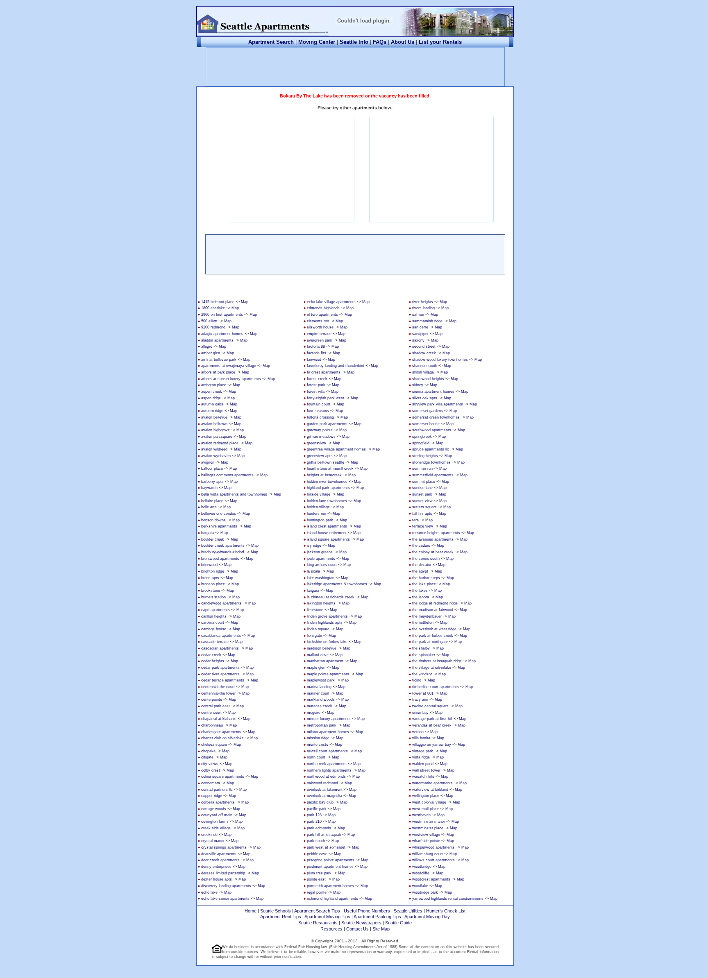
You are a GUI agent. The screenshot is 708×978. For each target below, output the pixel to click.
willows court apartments (433, 860)
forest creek (317, 379)
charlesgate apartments (221, 732)
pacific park (317, 809)
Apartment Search (271, 42)
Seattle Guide (398, 922)
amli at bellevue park (218, 360)
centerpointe (211, 699)
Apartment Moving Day (427, 916)
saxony (418, 340)
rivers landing (423, 308)
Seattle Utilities (408, 910)
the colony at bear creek (433, 552)
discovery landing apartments (226, 886)
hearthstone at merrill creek (330, 468)
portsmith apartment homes (330, 886)
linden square (318, 629)
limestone (315, 610)
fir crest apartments (323, 372)
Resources (331, 928)
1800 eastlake (213, 308)
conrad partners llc (217, 790)
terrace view (422, 526)
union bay (420, 713)
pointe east (316, 879)
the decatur (421, 565)
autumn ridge (212, 411)
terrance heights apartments (436, 533)
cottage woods (213, 809)
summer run (422, 468)
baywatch (209, 488)
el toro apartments (322, 314)
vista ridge (421, 757)
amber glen (210, 353)
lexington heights (321, 603)
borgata (207, 533)
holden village (318, 507)
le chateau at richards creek (330, 597)
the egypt (420, 571)
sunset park (422, 494)
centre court (211, 713)
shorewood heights (428, 379)
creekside (209, 835)
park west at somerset (326, 847)
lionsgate (314, 636)
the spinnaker (423, 655)
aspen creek (211, 391)
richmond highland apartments (332, 898)
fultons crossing (320, 417)
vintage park (422, 751)
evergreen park (319, 340)
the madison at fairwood (432, 610)
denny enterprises (216, 867)
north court (316, 757)
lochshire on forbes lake (327, 642)
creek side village (216, 828)
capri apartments (215, 610)
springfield (420, 443)
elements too (318, 321)
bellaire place (212, 501)
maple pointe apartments (328, 674)
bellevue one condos (218, 514)
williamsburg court (427, 854)
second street (424, 346)
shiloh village (423, 372)
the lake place (424, 584)
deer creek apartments (220, 860)
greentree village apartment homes (336, 449)
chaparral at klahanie (218, 719)
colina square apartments (222, 776)
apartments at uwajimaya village (228, 366)
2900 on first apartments (222, 314)
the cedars (421, 545)
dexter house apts (216, 879)
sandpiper (420, 334)
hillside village (318, 494)
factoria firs (316, 353)
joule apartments (321, 559)
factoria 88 (316, 346)
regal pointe (317, 892)
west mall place (425, 809)
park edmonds (319, 828)
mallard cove (318, 655)
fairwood (314, 360)
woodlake (420, 886)
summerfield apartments (433, 475)
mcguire (313, 713)
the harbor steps (426, 578)
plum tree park (319, 873)
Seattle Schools (275, 910)
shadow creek (424, 353)
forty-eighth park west (325, 398)
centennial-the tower (218, 693)
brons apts (210, 578)
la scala (313, 571)
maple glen (316, 668)
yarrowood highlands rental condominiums (447, 898)
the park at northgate (430, 642)
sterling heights (425, 456)
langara (313, 591)
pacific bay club (320, 802)
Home (250, 910)
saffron (418, 314)
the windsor (422, 674)
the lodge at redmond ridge (435, 603)
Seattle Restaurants (318, 922)
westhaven (421, 815)
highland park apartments (328, 488)
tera (415, 520)
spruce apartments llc (430, 449)
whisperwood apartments (433, 847)
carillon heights (214, 616)
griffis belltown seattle (325, 462)
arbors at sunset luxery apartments (231, 379)
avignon (207, 462)
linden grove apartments (327, 616)
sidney (417, 385)
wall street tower (426, 770)
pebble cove (317, 854)
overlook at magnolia (324, 796)
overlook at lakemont (325, 790)
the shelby (421, 648)
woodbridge (421, 867)
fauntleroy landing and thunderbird (335, 366)
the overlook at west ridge (434, 629)
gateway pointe (320, 430)
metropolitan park (321, 725)
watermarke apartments (432, 783)
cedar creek (211, 655)
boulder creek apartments (223, 545)
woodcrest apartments (431, 879)
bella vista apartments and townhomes (234, 494)
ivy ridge (314, 545)
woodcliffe (420, 873)
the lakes (420, 591)
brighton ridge (212, 571)
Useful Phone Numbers (367, 910)
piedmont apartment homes (330, 867)
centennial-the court (218, 687)
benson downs (213, 520)
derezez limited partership (223, 873)
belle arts (209, 507)
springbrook (422, 437)
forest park (316, 385)
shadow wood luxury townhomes (440, 360)
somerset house (426, 424)
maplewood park (321, 680)
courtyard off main (216, 815)
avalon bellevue (214, 417)
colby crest (210, 770)
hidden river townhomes (327, 482)
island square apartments (328, 539)
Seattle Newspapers (361, 922)
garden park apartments (327, 424)
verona (418, 732)
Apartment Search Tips (317, 910)
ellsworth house (320, 327)
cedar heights (212, 661)
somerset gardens (427, 411)
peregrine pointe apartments (330, 860)
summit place (423, 482)
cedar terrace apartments (222, 680)
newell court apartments (327, 751)
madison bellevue (321, 648)
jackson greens (320, 552)
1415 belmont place (217, 302)
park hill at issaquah (324, 835)
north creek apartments (327, 764)
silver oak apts (424, 398)
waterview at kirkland (430, 790)
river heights (422, 302)
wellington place (425, 796)
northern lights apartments (329, 770)
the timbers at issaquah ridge (437, 661)
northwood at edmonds (326, 776)
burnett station (213, 597)
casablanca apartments (221, 636)
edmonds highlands (323, 308)
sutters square (424, 507)
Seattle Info (354, 42)
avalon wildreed (214, 449)
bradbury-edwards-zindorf (222, 552)
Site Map (381, 928)
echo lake (209, 892)
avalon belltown (214, 424)
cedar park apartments (220, 668)
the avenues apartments (433, 539)
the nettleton (422, 622)
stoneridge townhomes (431, 462)
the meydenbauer (427, 616)
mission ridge (318, 738)
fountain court (318, 404)
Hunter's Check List (445, 910)
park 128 (314, 815)
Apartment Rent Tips (280, 916)
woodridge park (425, 892)
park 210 (314, 822)
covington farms (215, 822)
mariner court (318, 693)
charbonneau (212, 725)
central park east (215, 706)
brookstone (210, 591)
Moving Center (316, 42)
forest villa (315, 391)
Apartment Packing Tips (377, 916)
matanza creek (319, 706)
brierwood (209, 565)
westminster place (427, 828)
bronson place (213, 584)
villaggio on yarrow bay (431, 745)
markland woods (321, 699)
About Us (402, 42)
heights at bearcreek (324, 475)
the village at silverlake (431, 668)
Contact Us (357, 928)
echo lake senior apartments (225, 898)
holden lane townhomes (327, 501)
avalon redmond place (219, 443)
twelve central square (430, 706)
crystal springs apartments (224, 847)
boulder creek (212, 539)
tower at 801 (422, 693)
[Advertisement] (355, 66)
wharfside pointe (426, 841)
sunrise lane (422, 488)
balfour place (212, 468)
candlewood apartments (221, 603)
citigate (207, 757)
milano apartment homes (328, 732)
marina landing (319, 687)
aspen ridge (211, 398)
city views (209, 764)
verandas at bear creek (432, 725)
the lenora (420, 597)
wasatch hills (423, 776)
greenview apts (320, 456)
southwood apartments (431, 430)
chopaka (208, 751)
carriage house (213, 629)
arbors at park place (218, 372)
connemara (210, 783)
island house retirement (327, 533)
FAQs (379, 42)
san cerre (420, 327)
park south (316, 841)
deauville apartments (218, 854)
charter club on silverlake (222, 738)
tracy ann (420, 699)
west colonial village (429, 802)
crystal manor (213, 841)
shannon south (424, 366)
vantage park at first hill (432, 719)
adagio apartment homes (222, 334)
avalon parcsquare (216, 437)
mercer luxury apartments (329, 719)
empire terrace (319, 334)
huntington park (320, 520)
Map (244, 302)
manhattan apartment (325, 661)
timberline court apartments (435, 687)
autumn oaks (212, 404)
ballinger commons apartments (227, 475)
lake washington (320, 578)
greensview (316, 443)
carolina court (212, 622)
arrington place (213, 385)
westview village (426, 835)
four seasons (318, 411)
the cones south (426, 559)
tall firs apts (422, 514)
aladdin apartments (217, 340)
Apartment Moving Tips (327, 916)
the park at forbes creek (432, 636)
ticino (416, 680)
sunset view (422, 501)
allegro (206, 346)
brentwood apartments (220, 559)
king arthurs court (322, 565)
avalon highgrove (215, 430)
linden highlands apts (325, 622)
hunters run (316, 514)
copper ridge (211, 796)
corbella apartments (218, 802)
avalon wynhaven (216, 456)
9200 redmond (213, 327)
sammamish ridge (427, 321)
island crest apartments (327, 526)
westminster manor (428, 822)
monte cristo (317, 745)
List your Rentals (440, 42)
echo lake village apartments (331, 302)
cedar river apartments (220, 674)
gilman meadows (321, 437)
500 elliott (209, 321)
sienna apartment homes (433, 391)
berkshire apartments (219, 526)
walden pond (422, 764)
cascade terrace (215, 642)
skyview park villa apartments (437, 404)
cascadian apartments (220, 648)
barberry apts (212, 482)
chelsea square (214, 745)
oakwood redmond (322, 783)
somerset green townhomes (436, 417)
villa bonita (421, 738)
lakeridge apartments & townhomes (337, 584)
